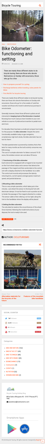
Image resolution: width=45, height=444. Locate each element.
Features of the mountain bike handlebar (33, 297)
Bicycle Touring (11, 5)
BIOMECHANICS (11, 361)
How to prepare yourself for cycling (16, 84)
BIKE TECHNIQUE (12, 355)
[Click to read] (22, 259)
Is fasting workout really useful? (19, 266)
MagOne (38, 440)
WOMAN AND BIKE (12, 375)
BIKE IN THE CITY (12, 351)
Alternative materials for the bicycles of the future (11, 298)
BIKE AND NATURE (12, 348)
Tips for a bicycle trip (15, 286)
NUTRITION (10, 372)
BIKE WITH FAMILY (12, 358)
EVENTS (9, 368)
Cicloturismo (10, 365)
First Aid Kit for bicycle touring (14, 93)
